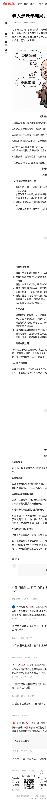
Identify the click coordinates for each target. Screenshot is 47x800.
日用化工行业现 (40, 796)
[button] (20, 4)
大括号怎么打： (27, 796)
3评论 (22, 638)
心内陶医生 (31, 22)
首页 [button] (41, 774)
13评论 (24, 770)
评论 (25, 676)
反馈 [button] (41, 782)
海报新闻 (15, 715)
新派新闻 (15, 770)
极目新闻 (15, 790)
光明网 (14, 638)
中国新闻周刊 (17, 657)
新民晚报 (15, 696)
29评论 (25, 599)
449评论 (28, 657)
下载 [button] (41, 789)
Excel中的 (33, 798)
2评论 (23, 696)
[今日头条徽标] (9, 4)
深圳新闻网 (16, 599)
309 (25, 618)
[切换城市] (35, 4)
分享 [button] (6, 53)
